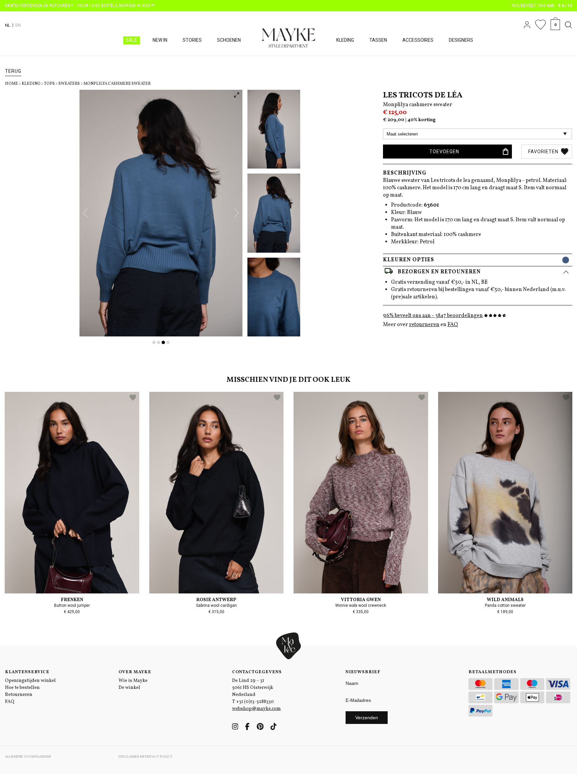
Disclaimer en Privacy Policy (146, 756)
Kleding (31, 83)
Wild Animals (505, 600)
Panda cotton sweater (505, 605)
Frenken (72, 600)
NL (7, 25)
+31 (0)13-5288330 (255, 702)
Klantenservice (27, 672)
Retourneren (18, 695)
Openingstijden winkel (30, 681)
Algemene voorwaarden (28, 756)
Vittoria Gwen (361, 600)
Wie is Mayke (133, 681)
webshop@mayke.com (256, 709)
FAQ (452, 324)
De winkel (129, 688)
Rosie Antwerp (216, 600)
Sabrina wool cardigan (216, 605)
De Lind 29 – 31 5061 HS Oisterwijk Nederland (252, 688)
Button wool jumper (72, 605)
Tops (49, 83)
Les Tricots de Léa (422, 95)
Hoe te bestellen (22, 688)
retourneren (424, 324)
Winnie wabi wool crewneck (360, 605)
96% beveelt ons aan (542, 5)
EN (18, 25)
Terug (13, 71)
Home (11, 83)
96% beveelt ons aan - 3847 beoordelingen (433, 315)
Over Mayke (135, 672)
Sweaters (69, 83)
